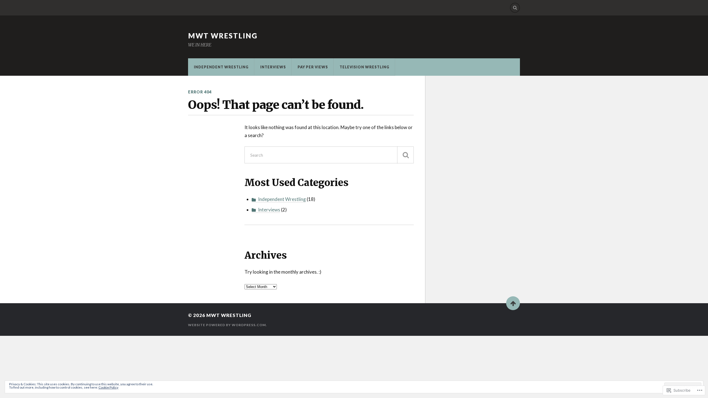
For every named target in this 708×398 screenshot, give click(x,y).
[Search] (515, 8)
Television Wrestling (364, 67)
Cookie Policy (108, 387)
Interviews (273, 67)
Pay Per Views (313, 67)
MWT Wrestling (222, 36)
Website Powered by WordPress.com (227, 325)
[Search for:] (329, 154)
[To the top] (513, 303)
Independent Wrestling (221, 67)
